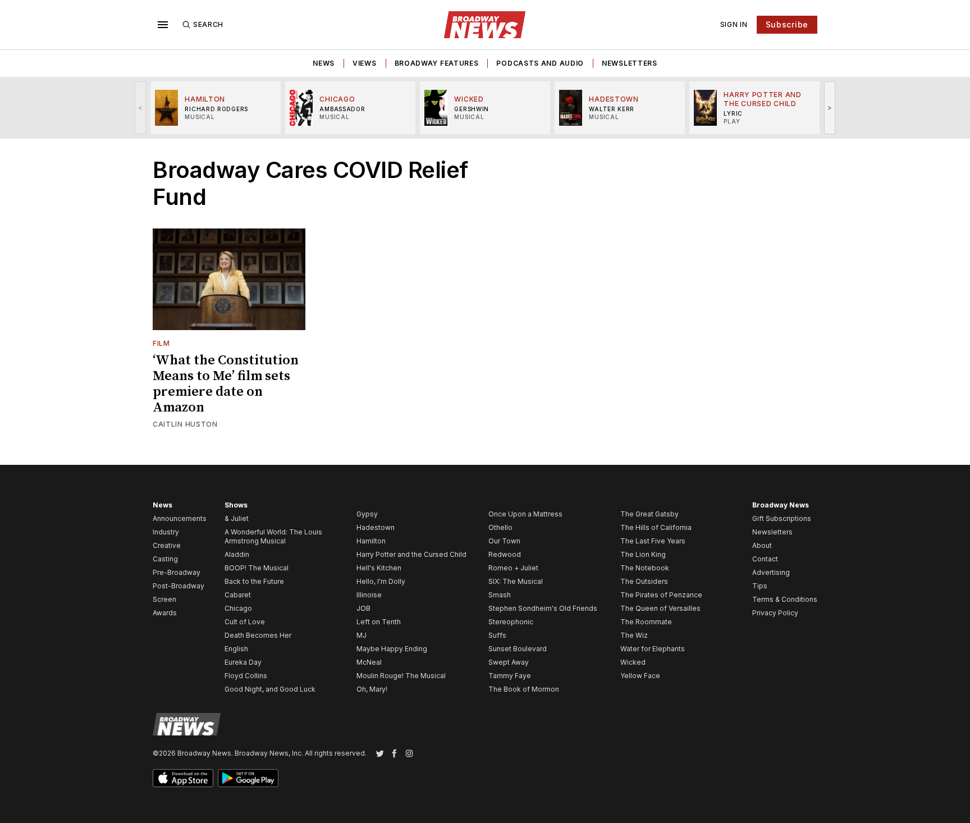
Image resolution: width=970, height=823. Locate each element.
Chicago (238, 608)
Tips (759, 586)
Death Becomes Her (258, 635)
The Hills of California (656, 527)
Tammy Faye (509, 675)
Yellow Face (640, 675)
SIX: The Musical (515, 581)
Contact (765, 559)
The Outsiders (644, 581)
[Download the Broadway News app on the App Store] (183, 778)
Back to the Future (254, 581)
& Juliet (237, 518)
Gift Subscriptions (781, 518)
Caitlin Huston (185, 424)
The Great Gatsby (649, 514)
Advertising (771, 572)
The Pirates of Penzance (661, 595)
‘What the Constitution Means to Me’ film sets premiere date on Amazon (226, 384)
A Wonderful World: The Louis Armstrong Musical (273, 536)
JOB (363, 608)
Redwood (504, 554)
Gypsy (367, 514)
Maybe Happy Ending (391, 648)
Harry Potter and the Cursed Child (411, 554)
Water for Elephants (652, 648)
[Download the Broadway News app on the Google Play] (248, 778)
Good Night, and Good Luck (270, 689)
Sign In (734, 24)
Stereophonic (510, 622)
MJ (361, 635)
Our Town (504, 541)
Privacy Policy (775, 613)
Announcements (180, 518)
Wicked (633, 662)
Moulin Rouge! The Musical (401, 675)
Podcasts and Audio (540, 63)
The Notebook (644, 568)
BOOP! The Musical (257, 568)
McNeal (369, 662)
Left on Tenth (378, 622)
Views (365, 63)
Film (161, 343)
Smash (499, 595)
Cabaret (238, 595)
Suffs (497, 635)
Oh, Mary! (371, 689)
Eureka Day (243, 662)
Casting (165, 559)
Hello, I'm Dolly (380, 581)
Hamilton (371, 541)
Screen (164, 599)
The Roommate (646, 622)
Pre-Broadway (176, 572)
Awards (165, 613)
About (762, 545)
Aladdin (237, 554)
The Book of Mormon (523, 689)
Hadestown (375, 527)
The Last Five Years (652, 541)
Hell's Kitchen (378, 568)
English (236, 648)
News (324, 63)
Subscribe (787, 24)
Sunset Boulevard (517, 648)
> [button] (829, 107)
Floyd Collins (246, 675)
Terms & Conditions (784, 599)
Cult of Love (245, 622)
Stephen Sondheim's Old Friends (542, 608)
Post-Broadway (178, 586)
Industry (166, 532)
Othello (500, 527)
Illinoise (369, 595)
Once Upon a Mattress (525, 514)
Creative (167, 545)
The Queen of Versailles (660, 608)
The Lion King (643, 554)
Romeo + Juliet (513, 568)
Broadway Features (437, 63)
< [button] (140, 107)
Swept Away (508, 662)
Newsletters (629, 63)
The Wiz (634, 635)
